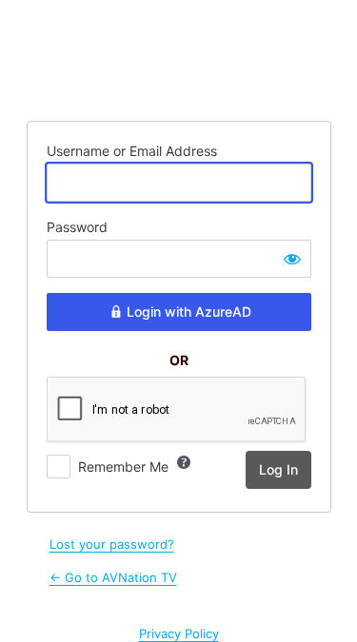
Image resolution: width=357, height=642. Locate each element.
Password (77, 227)
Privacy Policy (179, 633)
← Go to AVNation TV (113, 577)
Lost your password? (112, 544)
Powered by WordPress (179, 58)
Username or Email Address (132, 151)
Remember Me (123, 466)
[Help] (183, 462)
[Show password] (292, 259)
